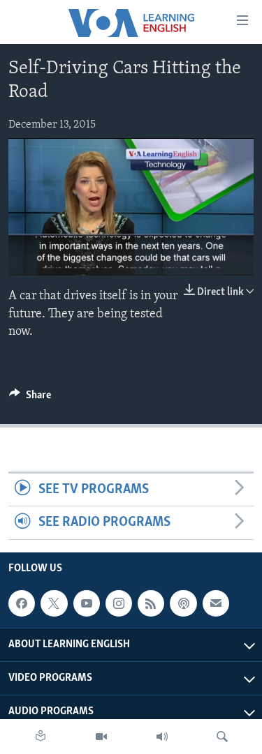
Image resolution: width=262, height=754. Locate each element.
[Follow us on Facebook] (21, 603)
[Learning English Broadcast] (162, 736)
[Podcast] (183, 603)
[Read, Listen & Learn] (40, 736)
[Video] (101, 736)
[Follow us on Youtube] (86, 603)
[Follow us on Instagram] (118, 603)
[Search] (222, 736)
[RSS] (151, 603)
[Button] (30, 398)
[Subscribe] (216, 603)
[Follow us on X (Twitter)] (54, 603)
